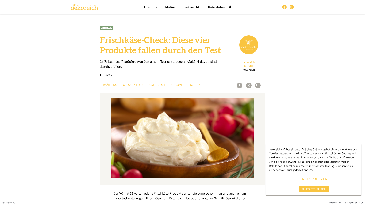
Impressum (335, 202)
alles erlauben (313, 189)
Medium (170, 7)
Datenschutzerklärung (321, 166)
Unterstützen (217, 7)
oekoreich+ (192, 7)
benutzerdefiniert (313, 179)
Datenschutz (350, 202)
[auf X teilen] (249, 85)
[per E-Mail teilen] (258, 85)
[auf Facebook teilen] (239, 85)
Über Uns (150, 7)
